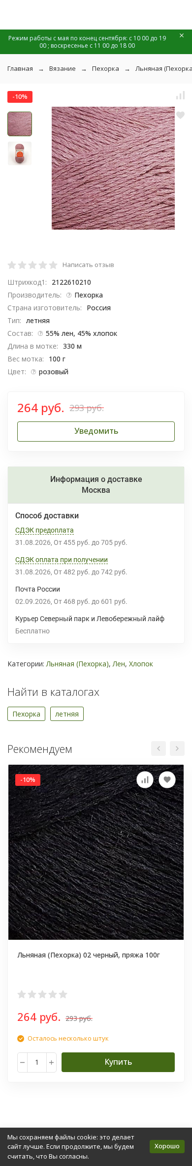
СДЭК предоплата (44, 530)
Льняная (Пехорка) (77, 663)
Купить (118, 1061)
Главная (20, 68)
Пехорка (105, 68)
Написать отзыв (88, 264)
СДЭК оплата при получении (61, 560)
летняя (67, 713)
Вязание (62, 68)
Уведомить (96, 430)
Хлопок (141, 663)
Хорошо (167, 1145)
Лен (119, 663)
